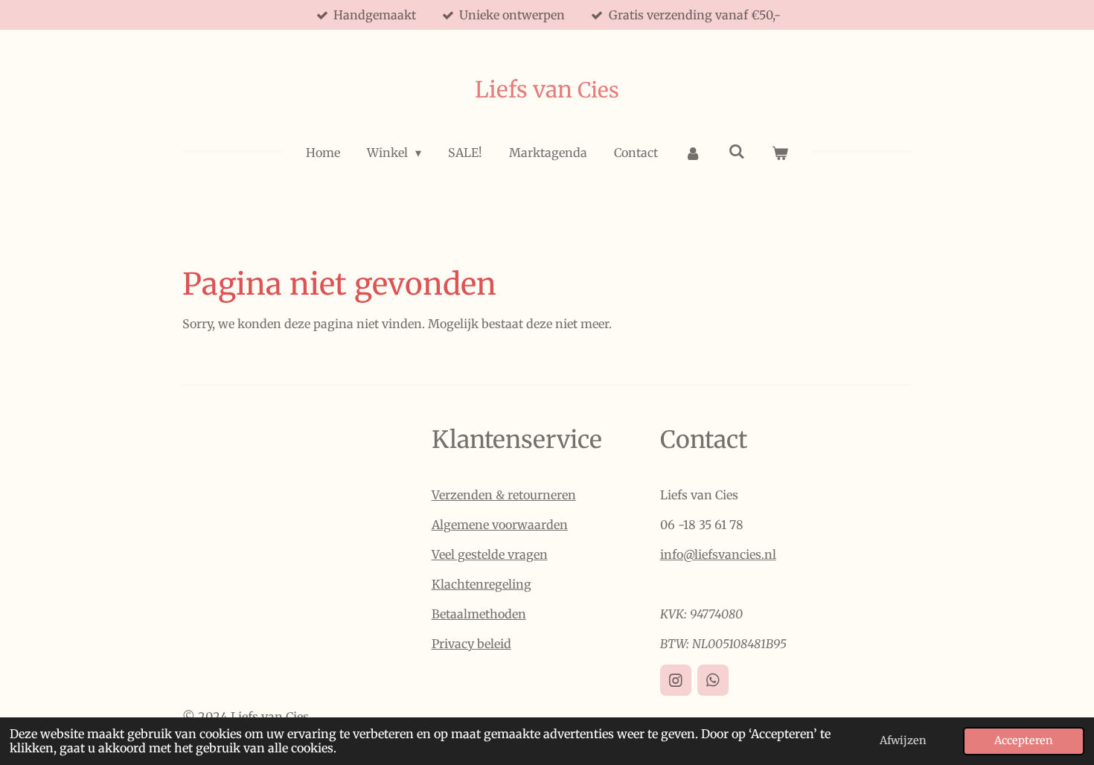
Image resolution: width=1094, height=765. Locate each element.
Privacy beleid (471, 643)
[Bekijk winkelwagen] (780, 152)
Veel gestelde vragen (490, 554)
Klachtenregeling (481, 584)
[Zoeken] (737, 151)
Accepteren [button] (1023, 740)
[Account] (693, 152)
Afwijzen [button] (903, 740)
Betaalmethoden (479, 613)
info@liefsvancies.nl (718, 554)
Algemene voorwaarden (500, 524)
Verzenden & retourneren (504, 494)
